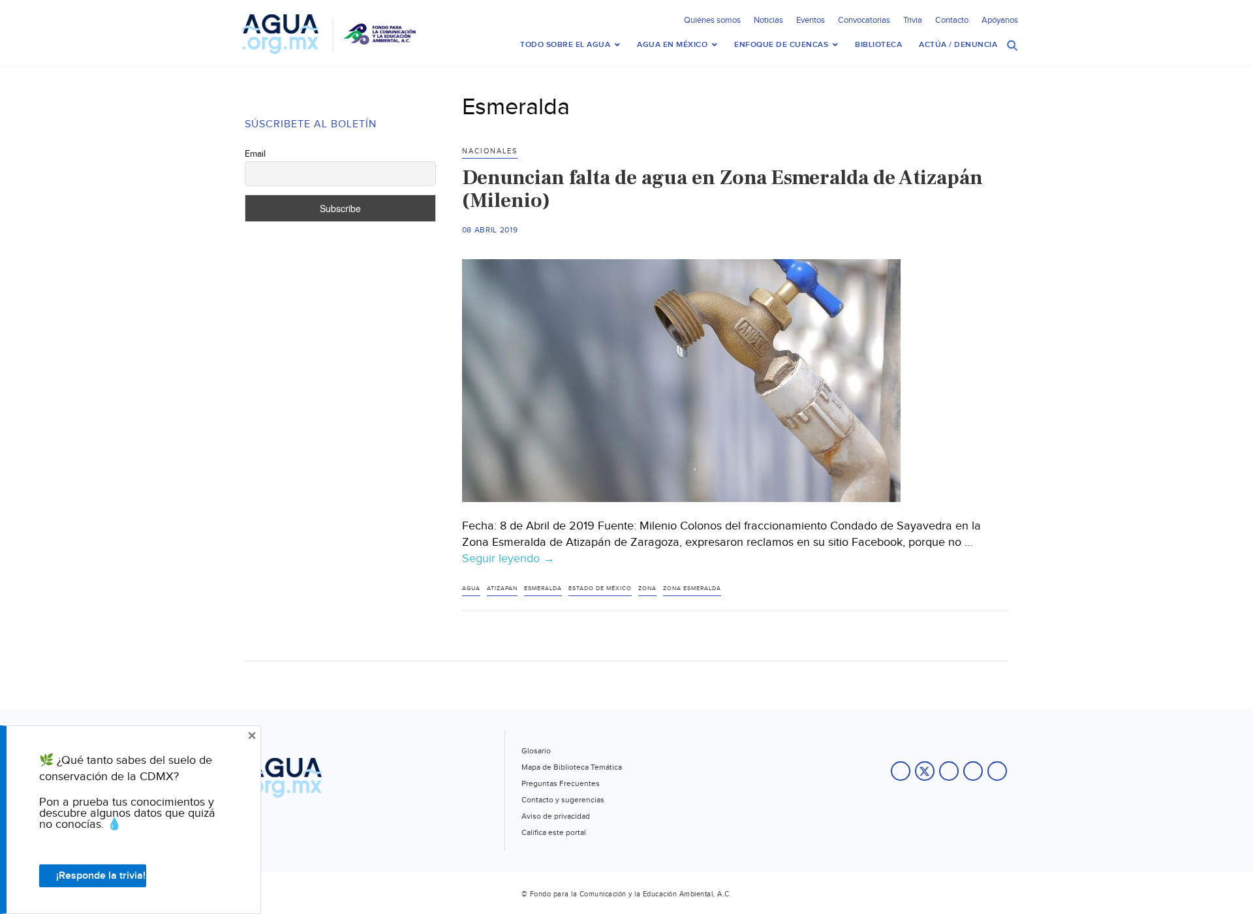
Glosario (536, 750)
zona (647, 588)
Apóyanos (1000, 20)
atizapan (502, 588)
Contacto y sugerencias (562, 799)
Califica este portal (553, 832)
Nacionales (490, 151)
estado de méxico (600, 588)
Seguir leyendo (508, 559)
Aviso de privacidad (555, 816)
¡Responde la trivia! (101, 876)
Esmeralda (543, 588)
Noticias (768, 20)
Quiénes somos (712, 20)
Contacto (951, 20)
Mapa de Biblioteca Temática (571, 767)
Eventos (810, 20)
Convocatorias (864, 20)
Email (255, 154)
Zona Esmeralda (692, 588)
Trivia (912, 20)
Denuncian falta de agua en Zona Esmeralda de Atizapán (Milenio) (722, 189)
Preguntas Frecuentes (560, 783)
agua (471, 588)
